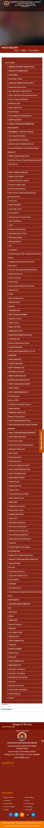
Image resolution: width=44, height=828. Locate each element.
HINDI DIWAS (13, 502)
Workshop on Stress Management (21, 445)
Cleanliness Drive (15, 461)
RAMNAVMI (12, 355)
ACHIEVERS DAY (14, 311)
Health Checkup (14, 694)
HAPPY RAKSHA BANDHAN (18, 172)
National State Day (16, 274)
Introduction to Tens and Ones (20, 217)
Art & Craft (13, 201)
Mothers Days (14, 653)
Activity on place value (17, 185)
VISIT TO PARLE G (15, 221)
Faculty (6, 809)
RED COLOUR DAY (15, 242)
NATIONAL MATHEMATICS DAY (19, 380)
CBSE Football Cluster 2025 (19, 156)
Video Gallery (29, 797)
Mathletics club (14, 104)
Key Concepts (14, 112)
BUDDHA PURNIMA (15, 649)
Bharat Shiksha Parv (16, 298)
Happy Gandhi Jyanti (16, 498)
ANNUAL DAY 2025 (15, 331)
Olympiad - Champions (17, 669)
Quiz (10, 246)
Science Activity (15, 278)
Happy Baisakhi (14, 409)
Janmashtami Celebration (18, 535)
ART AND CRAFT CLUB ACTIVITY (20, 91)
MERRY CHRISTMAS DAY (17, 376)
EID (10, 608)
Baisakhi (12, 306)
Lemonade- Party (15, 209)
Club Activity (13, 290)
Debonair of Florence (16, 686)
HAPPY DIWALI (14, 388)
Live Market (13, 250)
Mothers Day (13, 282)
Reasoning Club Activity (17, 87)
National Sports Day (16, 510)
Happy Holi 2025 (15, 327)
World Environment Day (17, 229)
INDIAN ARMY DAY (15, 665)
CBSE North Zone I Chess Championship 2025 (25, 160)
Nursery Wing (29, 803)
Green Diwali (13, 453)
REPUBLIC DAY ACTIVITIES (18, 677)
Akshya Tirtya (14, 323)
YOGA (11, 225)
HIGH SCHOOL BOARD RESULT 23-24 (22, 351)
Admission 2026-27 (41, 439)
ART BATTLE (13, 164)
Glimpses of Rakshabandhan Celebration (23, 559)
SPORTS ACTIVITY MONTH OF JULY (21, 144)
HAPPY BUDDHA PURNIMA (18, 315)
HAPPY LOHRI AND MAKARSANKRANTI (22, 433)
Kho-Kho (12, 567)
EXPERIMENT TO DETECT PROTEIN (21, 132)
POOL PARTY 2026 (15, 79)
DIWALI (11, 616)
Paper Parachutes (15, 108)
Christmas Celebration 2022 (19, 465)
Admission (7, 800)
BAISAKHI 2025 (14, 302)
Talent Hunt (13, 518)
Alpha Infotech (34, 826)
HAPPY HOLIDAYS (15, 205)
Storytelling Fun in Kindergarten (20, 116)
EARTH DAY (13, 612)
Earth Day (12, 657)
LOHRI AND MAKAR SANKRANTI (19, 604)
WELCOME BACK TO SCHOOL (19, 140)
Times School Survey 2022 (19, 494)
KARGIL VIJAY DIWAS (16, 177)
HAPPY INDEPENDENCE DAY (19, 392)
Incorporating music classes (19, 181)
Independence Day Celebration (20, 539)
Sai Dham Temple (15, 319)
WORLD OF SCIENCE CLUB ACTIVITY (21, 83)
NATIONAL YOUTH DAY (17, 372)
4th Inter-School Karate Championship (23, 270)
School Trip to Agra (16, 441)
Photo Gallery (34, 50)
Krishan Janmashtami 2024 (19, 343)
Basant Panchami (15, 624)
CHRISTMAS (13, 620)
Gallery (23, 50)
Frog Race (12, 543)
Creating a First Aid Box (17, 136)
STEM (11, 294)
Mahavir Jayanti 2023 (17, 417)
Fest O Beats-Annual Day (18, 690)
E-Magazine (29, 806)
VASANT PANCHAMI (16, 364)
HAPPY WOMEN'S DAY (16, 661)
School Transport (9, 806)
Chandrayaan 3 (14, 396)
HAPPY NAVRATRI (15, 120)
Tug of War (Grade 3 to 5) (18, 576)
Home (16, 50)
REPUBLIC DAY (14, 637)
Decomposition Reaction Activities (21, 286)
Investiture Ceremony (17, 572)
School (11, 698)
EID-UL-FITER (14, 400)
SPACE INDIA (13, 75)
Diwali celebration (15, 457)
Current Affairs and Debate (18, 99)
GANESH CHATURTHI (16, 514)
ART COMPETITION (15, 633)
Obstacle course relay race (18, 531)
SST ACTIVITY (14, 213)
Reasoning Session (15, 238)
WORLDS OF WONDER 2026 (18, 71)
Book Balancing (14, 551)
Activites (12, 682)
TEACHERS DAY (14, 339)
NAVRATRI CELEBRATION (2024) (20, 335)
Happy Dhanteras (15, 486)
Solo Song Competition (17, 523)
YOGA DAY (12, 584)
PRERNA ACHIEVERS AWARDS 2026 (21, 67)
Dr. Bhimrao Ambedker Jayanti (20, 404)
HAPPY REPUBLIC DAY (17, 368)
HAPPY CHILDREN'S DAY (17, 474)
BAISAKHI (12, 628)
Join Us (27, 800)
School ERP (28, 809)
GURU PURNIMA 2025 (16, 641)
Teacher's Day (14, 490)
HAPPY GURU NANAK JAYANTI (19, 384)
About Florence (9, 797)
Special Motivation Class (18, 233)
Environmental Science (17, 189)
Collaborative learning (17, 506)
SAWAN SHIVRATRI (15, 347)
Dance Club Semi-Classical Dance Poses (23, 95)
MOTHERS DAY (14, 600)
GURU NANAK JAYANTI (17, 478)
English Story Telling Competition (21, 555)
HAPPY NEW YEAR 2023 (17, 437)
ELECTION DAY (14, 580)
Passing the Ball (14, 563)
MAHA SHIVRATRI (15, 360)
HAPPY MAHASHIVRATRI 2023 (19, 421)
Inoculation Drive (15, 588)
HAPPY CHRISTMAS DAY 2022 (19, 470)
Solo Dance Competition (18, 527)
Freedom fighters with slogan (19, 547)
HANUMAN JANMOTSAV (17, 413)
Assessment (8, 803)
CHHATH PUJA (14, 482)
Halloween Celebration (17, 449)
